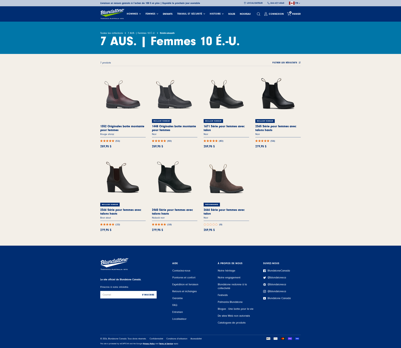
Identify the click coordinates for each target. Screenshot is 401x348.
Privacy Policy (149, 344)
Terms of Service (166, 344)
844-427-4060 (277, 3)
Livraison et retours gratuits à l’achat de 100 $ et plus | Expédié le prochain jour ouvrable (150, 3)
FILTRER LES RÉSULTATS (284, 63)
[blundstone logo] (112, 14)
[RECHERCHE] (259, 14)
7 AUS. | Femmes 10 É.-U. (141, 33)
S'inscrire (148, 295)
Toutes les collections (111, 33)
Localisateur (255, 3)
